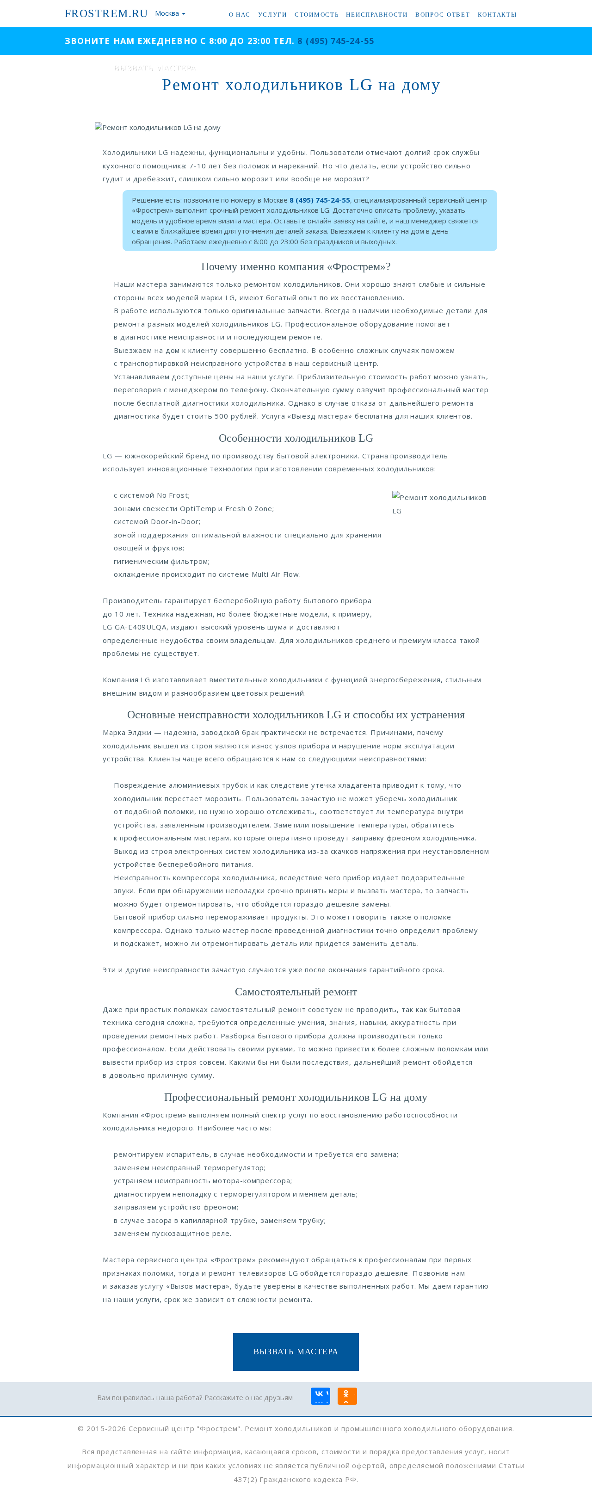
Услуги (272, 14)
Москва (167, 13)
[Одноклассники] (347, 1397)
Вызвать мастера (296, 1351)
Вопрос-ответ (442, 14)
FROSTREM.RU (106, 13)
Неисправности (376, 14)
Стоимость (317, 14)
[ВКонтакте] (320, 1397)
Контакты (497, 14)
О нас (240, 14)
